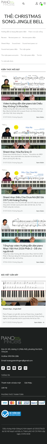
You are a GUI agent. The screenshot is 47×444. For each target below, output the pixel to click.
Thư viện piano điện (28, 55)
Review (4, 37)
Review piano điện (29, 37)
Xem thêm (40, 117)
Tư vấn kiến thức (7, 61)
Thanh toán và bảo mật (11, 383)
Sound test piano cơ (29, 43)
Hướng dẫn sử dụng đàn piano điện (13, 32)
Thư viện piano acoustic (10, 55)
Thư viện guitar (25, 49)
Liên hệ (4, 388)
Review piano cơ (14, 37)
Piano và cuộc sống (36, 32)
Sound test (16, 43)
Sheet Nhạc (5, 43)
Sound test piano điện (9, 49)
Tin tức (39, 55)
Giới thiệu (28, 383)
